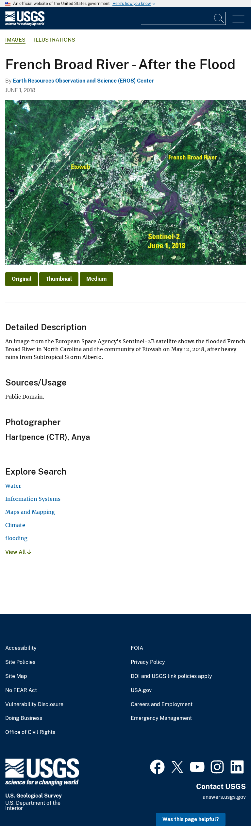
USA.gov (141, 690)
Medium (96, 279)
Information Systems (32, 499)
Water (13, 485)
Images (15, 40)
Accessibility (21, 648)
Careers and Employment (161, 704)
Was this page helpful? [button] (190, 819)
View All (16, 552)
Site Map (16, 676)
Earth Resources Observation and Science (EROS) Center (83, 81)
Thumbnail (59, 279)
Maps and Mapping (30, 512)
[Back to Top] (227, 802)
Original (21, 279)
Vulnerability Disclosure (34, 704)
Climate (15, 525)
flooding (16, 538)
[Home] (24, 24)
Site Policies (20, 662)
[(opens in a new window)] (157, 766)
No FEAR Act (21, 690)
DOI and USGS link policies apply (171, 676)
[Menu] (238, 19)
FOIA (137, 648)
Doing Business (23, 718)
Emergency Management (161, 718)
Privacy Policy (148, 662)
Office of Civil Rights (30, 732)
